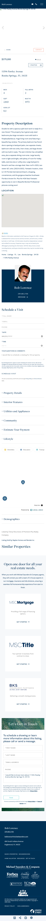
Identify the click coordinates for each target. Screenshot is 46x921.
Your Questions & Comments (13, 351)
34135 (36, 255)
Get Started (22, 622)
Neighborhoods (24, 854)
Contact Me (23, 297)
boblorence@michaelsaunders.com (16, 836)
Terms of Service (38, 378)
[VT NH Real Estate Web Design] (35, 911)
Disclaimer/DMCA (23, 906)
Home (4, 255)
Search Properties (11, 854)
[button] (3, 27)
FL (15, 255)
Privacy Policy (20, 367)
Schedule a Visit (12, 310)
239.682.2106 (23, 294)
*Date (4, 332)
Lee (19, 255)
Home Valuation (10, 858)
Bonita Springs (27, 255)
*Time (4, 342)
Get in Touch (30, 858)
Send (11, 798)
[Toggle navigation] (41, 4)
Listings (10, 255)
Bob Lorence (7, 4)
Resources (21, 858)
